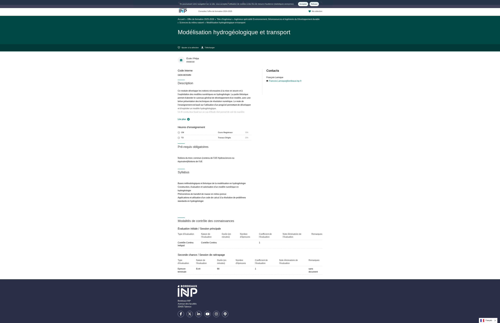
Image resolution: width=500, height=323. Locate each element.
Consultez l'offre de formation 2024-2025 (215, 11)
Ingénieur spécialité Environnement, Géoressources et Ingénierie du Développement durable (277, 19)
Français (489, 320)
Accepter (303, 4)
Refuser (314, 4)
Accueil (181, 19)
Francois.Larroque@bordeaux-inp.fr (285, 80)
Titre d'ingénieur (224, 19)
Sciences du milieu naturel (191, 22)
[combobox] (488, 320)
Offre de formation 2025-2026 (200, 19)
